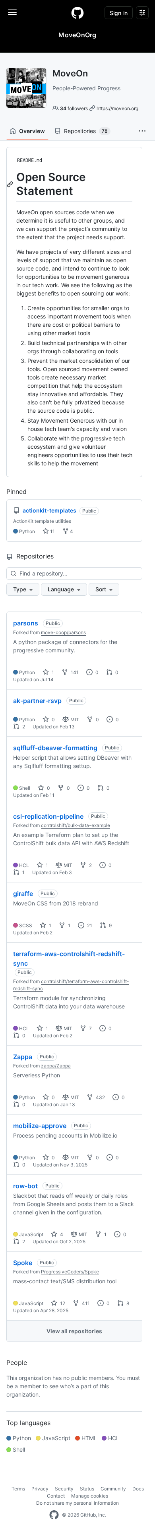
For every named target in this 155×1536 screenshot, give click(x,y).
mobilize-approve (39, 1126)
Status (87, 1489)
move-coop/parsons (63, 632)
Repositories (86, 131)
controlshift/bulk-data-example (75, 825)
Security (64, 1489)
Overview (32, 131)
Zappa (22, 1057)
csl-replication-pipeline (48, 816)
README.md (29, 160)
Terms (18, 1489)
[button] (142, 131)
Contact (56, 1496)
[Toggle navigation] (12, 12)
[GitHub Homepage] (54, 1515)
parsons (25, 623)
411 (85, 1303)
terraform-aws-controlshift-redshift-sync (69, 958)
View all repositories (74, 1331)
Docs (138, 1489)
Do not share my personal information (77, 1503)
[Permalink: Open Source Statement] (10, 184)
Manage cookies (89, 1496)
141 (74, 672)
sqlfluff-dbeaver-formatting (55, 748)
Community (113, 1489)
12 (62, 1303)
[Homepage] (77, 12)
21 (89, 925)
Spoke (22, 1263)
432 (100, 1097)
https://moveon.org (117, 108)
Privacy (39, 1489)
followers (74, 108)
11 (52, 531)
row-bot (25, 1186)
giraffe (23, 894)
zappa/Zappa (56, 1066)
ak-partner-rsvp (37, 701)
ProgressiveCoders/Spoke (70, 1272)
